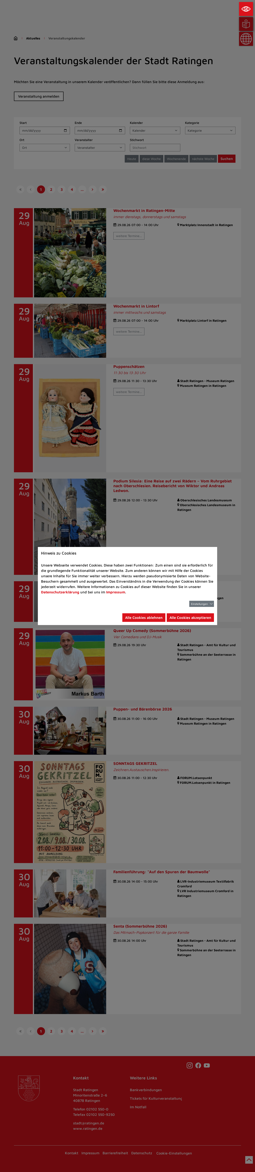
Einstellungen (199, 604)
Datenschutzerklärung (60, 592)
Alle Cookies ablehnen (144, 617)
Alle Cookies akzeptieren (190, 617)
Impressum (115, 592)
